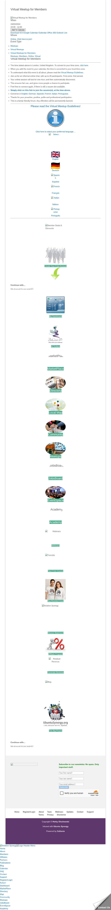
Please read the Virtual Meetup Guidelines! (55, 106)
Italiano (55, 204)
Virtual (37, 56)
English (24, 94)
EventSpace (55, 500)
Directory (55, 390)
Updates (70, 812)
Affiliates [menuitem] (3, 857)
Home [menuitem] (2, 848)
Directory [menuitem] (4, 891)
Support (90, 812)
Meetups (14, 46)
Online (31, 56)
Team (49, 812)
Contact (80, 812)
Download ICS (17, 33)
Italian (54, 94)
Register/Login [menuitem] (6, 880)
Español (55, 182)
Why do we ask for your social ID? (22, 289)
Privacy (50, 815)
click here (84, 65)
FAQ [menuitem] (2, 871)
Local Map (55, 412)
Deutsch (55, 170)
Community (55, 434)
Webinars (55, 545)
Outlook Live (62, 33)
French (48, 94)
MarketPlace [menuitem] (5, 888)
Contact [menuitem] (3, 874)
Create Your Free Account (55, 266)
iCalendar (42, 33)
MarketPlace (55, 368)
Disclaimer (61, 815)
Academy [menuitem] (4, 908)
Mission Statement (55, 633)
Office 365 (51, 33)
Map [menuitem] (2, 894)
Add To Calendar (18, 30)
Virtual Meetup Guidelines (72, 72)
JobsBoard (55, 478)
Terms (41, 815)
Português (55, 215)
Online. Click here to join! (21, 39)
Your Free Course (55, 571)
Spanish (40, 94)
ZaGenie (61, 831)
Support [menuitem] (3, 877)
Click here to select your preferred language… (55, 131)
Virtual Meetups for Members (23, 53)
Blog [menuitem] (2, 866)
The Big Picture (55, 731)
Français (55, 193)
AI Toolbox (55, 346)
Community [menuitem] (5, 897)
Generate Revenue (55, 672)
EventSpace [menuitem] (5, 906)
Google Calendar (30, 33)
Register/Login (29, 812)
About (41, 812)
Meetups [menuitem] (3, 900)
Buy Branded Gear (55, 601)
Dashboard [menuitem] (4, 886)
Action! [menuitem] (3, 883)
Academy (55, 522)
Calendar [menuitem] (4, 868)
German (32, 94)
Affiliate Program (55, 654)
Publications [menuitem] (5, 863)
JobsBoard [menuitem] (4, 903)
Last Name (63, 776)
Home (16, 812)
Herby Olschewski (61, 822)
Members (23, 56)
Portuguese (63, 94)
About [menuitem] (2, 851)
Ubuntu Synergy (60, 826)
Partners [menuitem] (3, 860)
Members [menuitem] (4, 854)
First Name (63, 770)
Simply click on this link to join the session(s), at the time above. (41, 90)
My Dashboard (55, 316)
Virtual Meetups (17, 49)
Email (61, 781)
